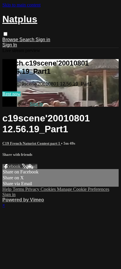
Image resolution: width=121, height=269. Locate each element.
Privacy (33, 189)
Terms (19, 189)
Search (27, 39)
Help (7, 189)
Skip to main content (21, 4)
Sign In (9, 44)
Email (31, 166)
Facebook (12, 166)
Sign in (43, 39)
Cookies (49, 189)
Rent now (11, 93)
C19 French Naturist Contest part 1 (31, 143)
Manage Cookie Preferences (83, 189)
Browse (10, 39)
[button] (5, 34)
